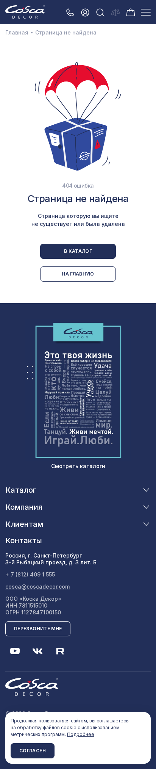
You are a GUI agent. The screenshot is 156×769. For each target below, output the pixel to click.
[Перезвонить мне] (70, 12)
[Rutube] (60, 651)
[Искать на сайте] (100, 12)
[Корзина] (131, 12)
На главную (78, 274)
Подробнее (80, 734)
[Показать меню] (146, 12)
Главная (16, 33)
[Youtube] (14, 651)
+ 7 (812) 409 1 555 (30, 574)
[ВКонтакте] (37, 651)
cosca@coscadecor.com (37, 586)
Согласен (32, 750)
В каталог (78, 251)
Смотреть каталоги (78, 466)
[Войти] (85, 12)
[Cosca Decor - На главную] (25, 12)
